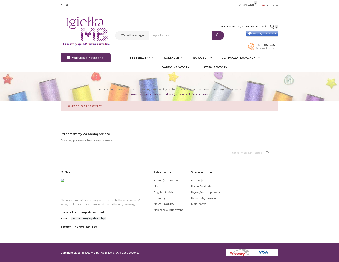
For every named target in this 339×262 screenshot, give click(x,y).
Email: (65, 218)
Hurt (156, 186)
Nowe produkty (164, 203)
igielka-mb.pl (90, 252)
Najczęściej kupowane (168, 209)
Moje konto (198, 203)
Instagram (67, 4)
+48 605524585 (267, 45)
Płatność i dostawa (167, 180)
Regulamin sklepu (165, 192)
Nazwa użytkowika (203, 198)
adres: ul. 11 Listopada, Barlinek (83, 212)
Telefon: (79, 226)
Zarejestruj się (254, 26)
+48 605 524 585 (85, 226)
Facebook (61, 4)
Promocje (160, 198)
